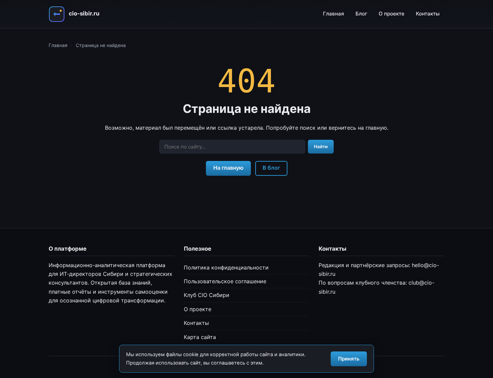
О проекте (391, 13)
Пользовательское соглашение (225, 281)
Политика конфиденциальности (226, 267)
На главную (228, 167)
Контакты (428, 13)
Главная (333, 13)
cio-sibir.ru (84, 13)
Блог (361, 13)
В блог (271, 167)
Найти (321, 146)
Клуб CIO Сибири (206, 295)
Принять (349, 358)
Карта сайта (200, 337)
